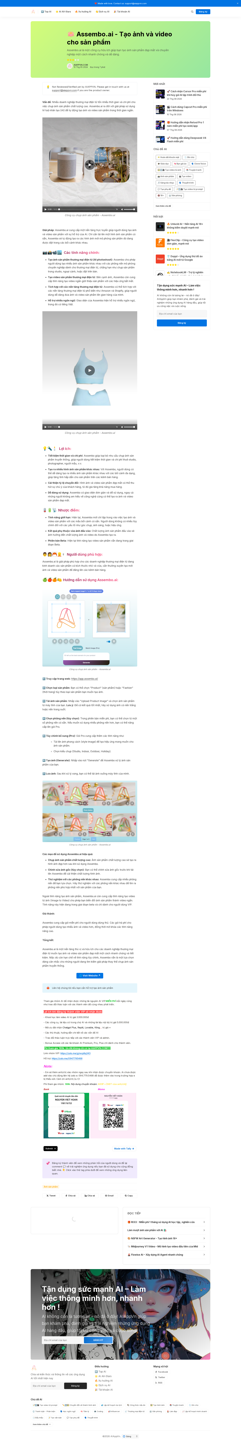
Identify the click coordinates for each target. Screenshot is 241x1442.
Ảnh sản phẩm (51, 1187)
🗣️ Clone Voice (198, 164)
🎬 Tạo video (185, 176)
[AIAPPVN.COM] (70, 66)
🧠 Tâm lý (84, 1411)
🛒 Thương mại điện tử (134, 1411)
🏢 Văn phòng (175, 195)
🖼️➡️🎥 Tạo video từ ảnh (169, 170)
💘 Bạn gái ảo (180, 164)
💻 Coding (98, 1411)
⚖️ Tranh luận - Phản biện (43, 1411)
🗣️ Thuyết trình (186, 183)
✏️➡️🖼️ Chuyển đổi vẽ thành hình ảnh (79, 1405)
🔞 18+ (161, 195)
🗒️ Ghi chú (189, 157)
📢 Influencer (114, 1411)
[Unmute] (122, 209)
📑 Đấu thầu (37, 1418)
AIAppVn (115, 1436)
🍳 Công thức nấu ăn (136, 1405)
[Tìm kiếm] (192, 11)
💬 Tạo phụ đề (164, 189)
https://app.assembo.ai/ (84, 678)
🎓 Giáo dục (163, 164)
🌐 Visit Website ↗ (89, 975)
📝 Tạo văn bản (55, 1418)
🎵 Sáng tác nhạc (166, 183)
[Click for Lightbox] (89, 626)
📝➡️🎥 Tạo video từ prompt (189, 189)
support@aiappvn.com (64, 90)
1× (117, 209)
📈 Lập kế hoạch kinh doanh (194, 1411)
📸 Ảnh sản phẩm (166, 176)
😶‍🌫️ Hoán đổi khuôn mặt (168, 157)
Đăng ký (203, 11)
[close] (237, 3)
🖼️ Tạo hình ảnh (157, 1405)
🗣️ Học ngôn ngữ (67, 1411)
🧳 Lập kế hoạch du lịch (111, 1405)
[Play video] (90, 165)
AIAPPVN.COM (81, 65)
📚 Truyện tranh (194, 170)
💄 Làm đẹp (172, 1411)
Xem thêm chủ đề (163, 206)
